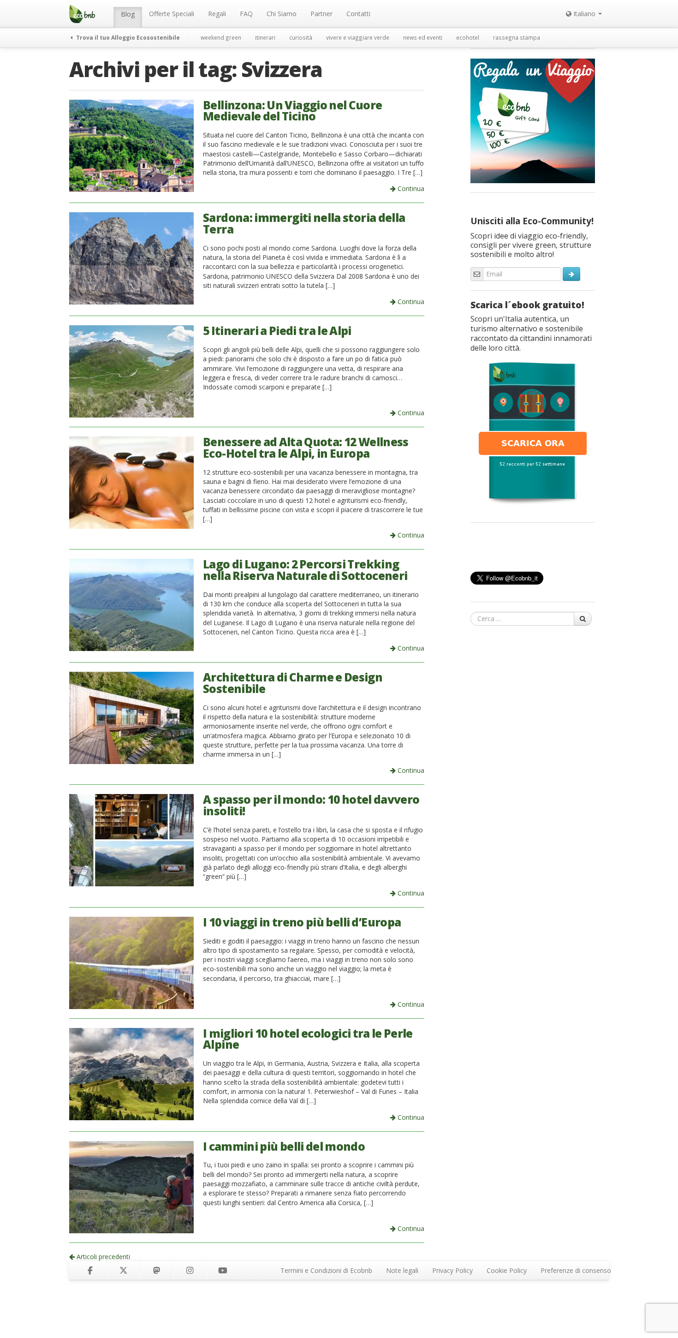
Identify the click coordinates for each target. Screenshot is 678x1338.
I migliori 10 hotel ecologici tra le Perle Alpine (308, 1039)
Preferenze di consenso (576, 1270)
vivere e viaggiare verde (357, 37)
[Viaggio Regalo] (532, 120)
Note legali (402, 1270)
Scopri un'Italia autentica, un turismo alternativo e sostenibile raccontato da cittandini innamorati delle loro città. (531, 333)
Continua (410, 188)
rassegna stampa (516, 37)
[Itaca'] (532, 432)
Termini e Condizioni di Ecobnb (326, 1270)
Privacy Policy (452, 1270)
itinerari (265, 37)
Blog (128, 14)
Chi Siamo (282, 13)
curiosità (300, 37)
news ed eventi (422, 37)
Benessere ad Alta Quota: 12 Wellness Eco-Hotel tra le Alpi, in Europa (306, 447)
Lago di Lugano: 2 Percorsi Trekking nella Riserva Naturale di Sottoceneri (305, 569)
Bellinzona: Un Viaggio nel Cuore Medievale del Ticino (292, 110)
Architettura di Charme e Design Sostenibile (292, 682)
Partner (321, 13)
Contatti (358, 13)
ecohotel (467, 37)
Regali (217, 13)
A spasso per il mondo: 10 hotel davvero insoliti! (311, 805)
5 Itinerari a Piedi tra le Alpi (277, 330)
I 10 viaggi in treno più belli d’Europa (302, 922)
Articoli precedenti (102, 1256)
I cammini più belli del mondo (284, 1146)
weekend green (221, 37)
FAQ (246, 13)
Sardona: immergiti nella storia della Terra (304, 223)
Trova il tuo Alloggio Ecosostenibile (127, 37)
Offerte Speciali (171, 13)
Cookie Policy (507, 1270)
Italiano (584, 13)
